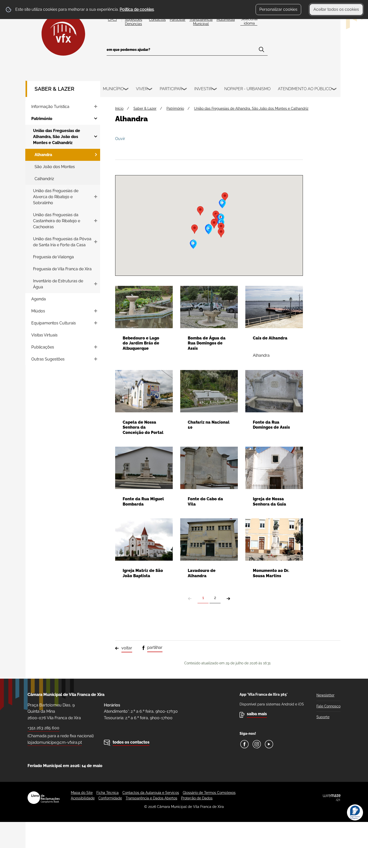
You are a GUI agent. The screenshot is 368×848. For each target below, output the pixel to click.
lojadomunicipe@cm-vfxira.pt (55, 742)
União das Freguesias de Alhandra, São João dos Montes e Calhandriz (251, 108)
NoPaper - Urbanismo (247, 88)
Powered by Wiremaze (331, 797)
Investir (203, 88)
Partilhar (154, 647)
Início (119, 108)
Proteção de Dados (197, 798)
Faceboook (244, 744)
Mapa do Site (82, 793)
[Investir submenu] (214, 90)
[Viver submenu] (149, 90)
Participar (171, 88)
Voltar (126, 648)
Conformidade (110, 798)
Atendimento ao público (305, 88)
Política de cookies (137, 9)
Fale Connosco (328, 706)
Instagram (257, 744)
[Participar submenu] (184, 90)
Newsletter (325, 695)
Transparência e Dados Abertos (151, 798)
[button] (221, 227)
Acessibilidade (83, 798)
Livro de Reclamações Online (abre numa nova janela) (44, 797)
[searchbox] (187, 51)
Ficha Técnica (107, 793)
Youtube (269, 744)
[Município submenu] (126, 90)
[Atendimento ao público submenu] (334, 90)
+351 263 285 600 (43, 727)
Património (175, 108)
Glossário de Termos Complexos (209, 793)
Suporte (322, 717)
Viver (141, 88)
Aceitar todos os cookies (336, 9)
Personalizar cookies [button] (278, 9)
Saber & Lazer (54, 89)
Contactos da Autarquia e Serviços (150, 793)
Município (113, 88)
